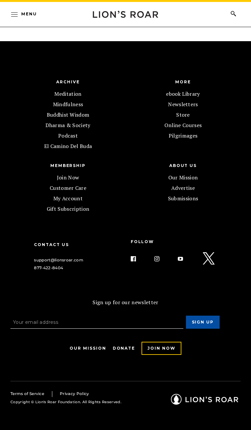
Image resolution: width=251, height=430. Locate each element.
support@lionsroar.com (58, 259)
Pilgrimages (183, 135)
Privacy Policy (74, 393)
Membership (68, 165)
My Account (68, 198)
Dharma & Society (67, 125)
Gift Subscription (68, 208)
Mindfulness (68, 104)
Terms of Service (27, 393)
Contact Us (51, 244)
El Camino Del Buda (68, 146)
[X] (209, 259)
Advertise (183, 187)
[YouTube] (185, 259)
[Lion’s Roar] (205, 402)
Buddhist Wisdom (68, 114)
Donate (124, 348)
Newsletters (183, 104)
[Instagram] (162, 259)
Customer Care (68, 187)
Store (183, 114)
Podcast (68, 135)
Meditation (67, 93)
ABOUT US (183, 165)
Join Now (68, 177)
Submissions (183, 198)
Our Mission (183, 177)
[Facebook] (138, 259)
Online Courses (183, 125)
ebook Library (183, 93)
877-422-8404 (48, 267)
